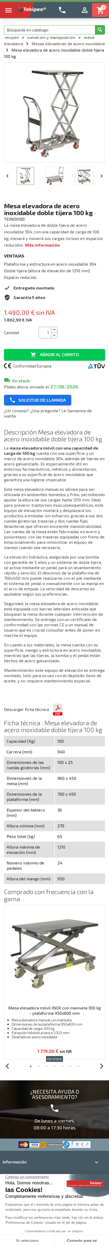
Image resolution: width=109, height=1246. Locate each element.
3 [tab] (46, 1066)
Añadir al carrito (54, 355)
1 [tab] (30, 1066)
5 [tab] (62, 1066)
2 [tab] (38, 1066)
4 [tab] (54, 1066)
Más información (42, 244)
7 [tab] (78, 1066)
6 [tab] (70, 1066)
